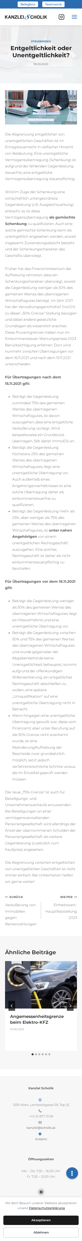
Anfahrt (41, 1139)
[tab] (33, 1054)
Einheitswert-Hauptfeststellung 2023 (61, 907)
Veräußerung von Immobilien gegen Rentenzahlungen (21, 910)
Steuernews (41, 41)
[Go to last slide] (11, 1006)
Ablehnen (41, 1232)
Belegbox (27, 4)
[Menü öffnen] (74, 16)
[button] (72, 1173)
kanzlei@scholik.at (41, 1128)
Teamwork (53, 4)
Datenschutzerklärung (47, 1208)
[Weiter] (70, 1006)
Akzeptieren (41, 1220)
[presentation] (41, 985)
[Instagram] (62, 17)
